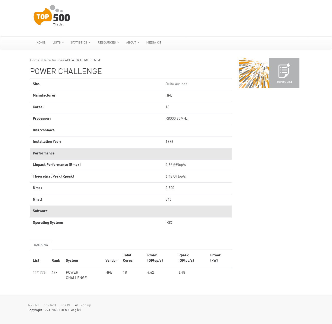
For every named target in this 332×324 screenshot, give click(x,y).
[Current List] (284, 73)
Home (40, 42)
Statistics (79, 42)
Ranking (41, 245)
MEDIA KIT (153, 42)
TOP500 (254, 73)
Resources (107, 42)
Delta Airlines (53, 60)
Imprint (33, 305)
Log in (65, 305)
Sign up (85, 305)
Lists (56, 42)
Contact (50, 305)
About (131, 42)
